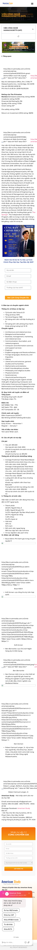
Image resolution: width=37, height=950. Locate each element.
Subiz (17, 937)
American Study (23, 808)
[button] (32, 3)
